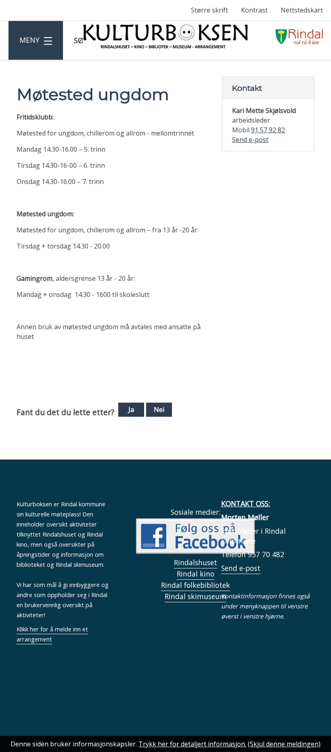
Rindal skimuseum (195, 596)
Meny (29, 40)
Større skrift (209, 10)
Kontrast (254, 10)
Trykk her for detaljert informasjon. (192, 743)
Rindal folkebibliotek (195, 585)
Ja (131, 409)
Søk (80, 44)
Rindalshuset (195, 562)
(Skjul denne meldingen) (284, 743)
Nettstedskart (302, 10)
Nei (159, 409)
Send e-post (240, 568)
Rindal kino (195, 574)
